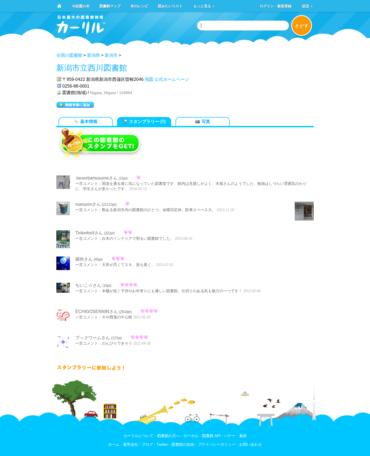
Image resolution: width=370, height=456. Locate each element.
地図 (149, 79)
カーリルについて (138, 436)
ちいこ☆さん (88, 285)
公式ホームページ (171, 79)
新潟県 (93, 55)
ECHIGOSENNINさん (96, 311)
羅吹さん (84, 259)
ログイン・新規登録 (275, 5)
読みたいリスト (170, 5)
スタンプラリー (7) (147, 121)
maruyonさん (88, 204)
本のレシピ (139, 5)
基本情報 (89, 121)
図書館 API (211, 436)
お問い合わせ (250, 444)
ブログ (147, 444)
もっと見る (204, 5)
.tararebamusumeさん (96, 178)
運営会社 (130, 444)
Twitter (162, 444)
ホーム (113, 444)
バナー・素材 (235, 436)
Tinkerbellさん (89, 233)
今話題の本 (81, 5)
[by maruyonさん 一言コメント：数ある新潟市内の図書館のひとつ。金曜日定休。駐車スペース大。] (304, 212)
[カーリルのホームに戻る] (81, 32)
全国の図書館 (69, 55)
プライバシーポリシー (217, 444)
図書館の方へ (168, 436)
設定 (307, 5)
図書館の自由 (182, 444)
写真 (206, 121)
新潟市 (111, 55)
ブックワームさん (92, 337)
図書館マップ (110, 5)
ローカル (191, 436)
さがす (302, 26)
